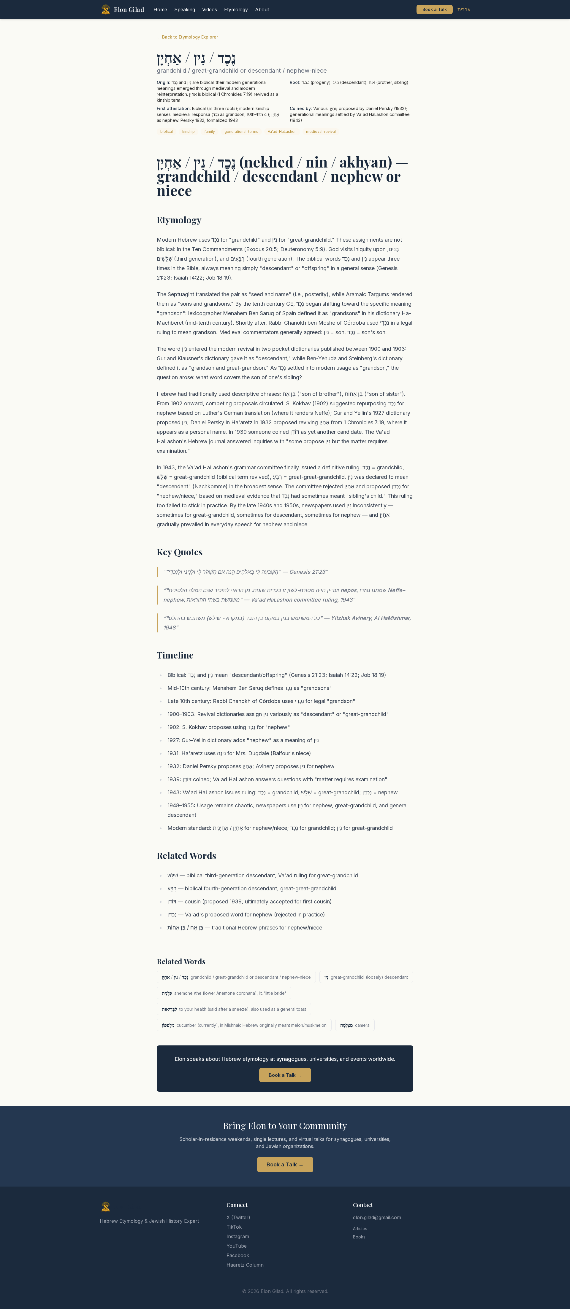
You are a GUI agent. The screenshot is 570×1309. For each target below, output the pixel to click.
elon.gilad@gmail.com (377, 1217)
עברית (463, 9)
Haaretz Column (245, 1265)
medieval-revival (321, 131)
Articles (360, 1228)
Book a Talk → (285, 1075)
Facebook (238, 1255)
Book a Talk (434, 9)
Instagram (238, 1236)
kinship (188, 131)
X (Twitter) (238, 1217)
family (209, 131)
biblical (166, 131)
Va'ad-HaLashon (282, 131)
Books (359, 1236)
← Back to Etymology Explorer (187, 36)
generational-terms (241, 131)
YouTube (237, 1246)
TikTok (234, 1227)
